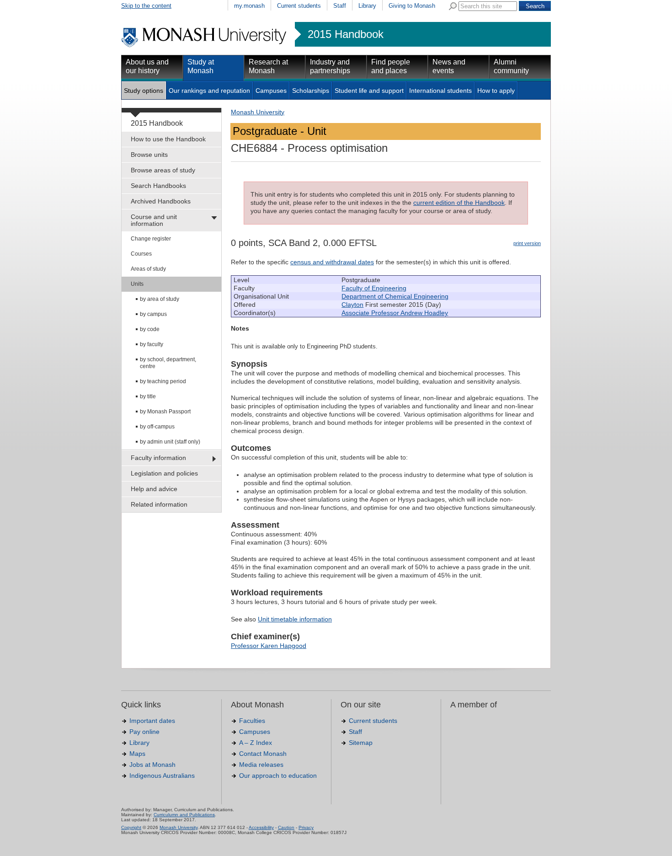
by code (150, 329)
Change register (151, 238)
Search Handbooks (158, 185)
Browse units (149, 154)
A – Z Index (255, 742)
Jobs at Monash (152, 764)
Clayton (352, 304)
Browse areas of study (163, 170)
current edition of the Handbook (459, 202)
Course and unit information (154, 220)
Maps (137, 753)
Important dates (152, 720)
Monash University (257, 112)
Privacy (306, 827)
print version (527, 243)
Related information (159, 504)
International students (440, 90)
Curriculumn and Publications (184, 814)
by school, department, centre (168, 362)
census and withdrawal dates (332, 262)
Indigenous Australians (162, 775)
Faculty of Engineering (373, 288)
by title (148, 396)
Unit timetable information (295, 619)
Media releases (261, 764)
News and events (448, 66)
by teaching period (163, 381)
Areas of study (148, 269)
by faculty (151, 344)
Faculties (252, 720)
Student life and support (369, 90)
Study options (143, 90)
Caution (286, 827)
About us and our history (147, 66)
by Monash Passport (165, 411)
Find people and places (390, 66)
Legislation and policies (164, 473)
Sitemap (361, 742)
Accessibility (261, 827)
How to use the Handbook (168, 139)
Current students (299, 5)
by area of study (159, 299)
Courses (141, 254)
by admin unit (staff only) (170, 442)
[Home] (204, 45)
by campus (153, 314)
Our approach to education (278, 775)
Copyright (131, 827)
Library (367, 5)
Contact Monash (263, 753)
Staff (339, 5)
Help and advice (154, 488)
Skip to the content (146, 5)
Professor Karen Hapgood (268, 645)
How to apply (496, 90)
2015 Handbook (346, 34)
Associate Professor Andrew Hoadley (394, 312)
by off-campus (157, 426)
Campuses (271, 90)
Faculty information (158, 457)
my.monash (249, 5)
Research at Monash (268, 66)
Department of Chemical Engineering (394, 296)
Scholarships (310, 90)
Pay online (144, 731)
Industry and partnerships (330, 66)
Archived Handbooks (161, 201)
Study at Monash (200, 66)
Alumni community (511, 66)
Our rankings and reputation (209, 90)
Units (137, 284)
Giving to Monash (412, 5)
